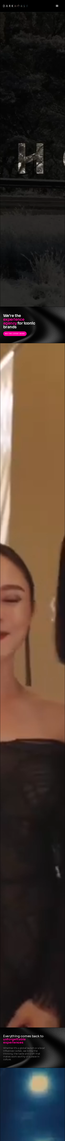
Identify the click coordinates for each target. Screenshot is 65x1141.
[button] (57, 6)
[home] (27, 6)
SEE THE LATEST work (15, 333)
